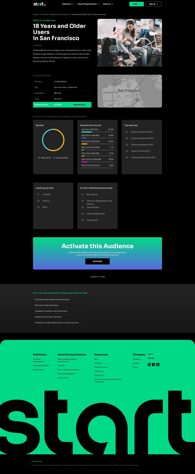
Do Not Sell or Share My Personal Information (108, 380)
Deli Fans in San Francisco (46, 305)
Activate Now (79, 105)
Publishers (66, 4)
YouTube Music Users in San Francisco (52, 299)
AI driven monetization (38, 360)
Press (135, 367)
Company (137, 359)
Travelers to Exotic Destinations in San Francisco (57, 323)
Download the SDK (41, 366)
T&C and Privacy (101, 367)
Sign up (152, 4)
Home (35, 14)
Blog (96, 359)
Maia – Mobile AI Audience (68, 370)
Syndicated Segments (66, 374)
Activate (97, 261)
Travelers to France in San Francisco (51, 311)
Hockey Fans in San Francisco (48, 317)
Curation (61, 366)
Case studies (38, 370)
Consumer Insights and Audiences (54, 14)
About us (107, 4)
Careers (136, 363)
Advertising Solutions (87, 4)
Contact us (98, 371)
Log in (135, 4)
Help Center (99, 375)
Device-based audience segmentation (67, 360)
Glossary (98, 363)
